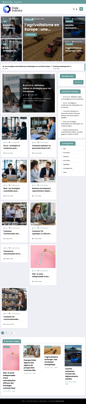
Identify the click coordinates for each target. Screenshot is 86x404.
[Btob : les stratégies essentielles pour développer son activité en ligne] (14, 171)
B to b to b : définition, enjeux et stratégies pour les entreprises (11, 26)
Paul (5, 19)
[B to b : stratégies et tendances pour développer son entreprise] (14, 128)
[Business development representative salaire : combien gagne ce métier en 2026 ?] (42, 171)
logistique (66, 164)
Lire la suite (31, 35)
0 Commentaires (15, 142)
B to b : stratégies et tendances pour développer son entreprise (11, 49)
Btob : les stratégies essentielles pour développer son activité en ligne (13, 189)
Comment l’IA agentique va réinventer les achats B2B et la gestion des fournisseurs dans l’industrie (42, 232)
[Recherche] (74, 9)
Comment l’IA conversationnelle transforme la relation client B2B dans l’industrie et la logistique (12, 318)
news (65, 172)
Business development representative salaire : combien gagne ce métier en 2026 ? (41, 189)
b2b (5, 21)
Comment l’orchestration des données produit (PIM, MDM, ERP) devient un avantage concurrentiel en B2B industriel (13, 232)
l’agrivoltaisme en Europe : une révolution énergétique (73, 49)
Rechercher (68, 76)
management (67, 168)
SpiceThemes (60, 401)
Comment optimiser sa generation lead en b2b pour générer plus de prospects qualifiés (41, 147)
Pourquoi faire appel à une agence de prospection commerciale (30, 365)
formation (66, 153)
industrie (66, 157)
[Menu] (81, 9)
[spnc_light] (76, 9)
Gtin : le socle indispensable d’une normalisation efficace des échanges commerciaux (38, 27)
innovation (69, 21)
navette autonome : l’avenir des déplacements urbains (73, 26)
